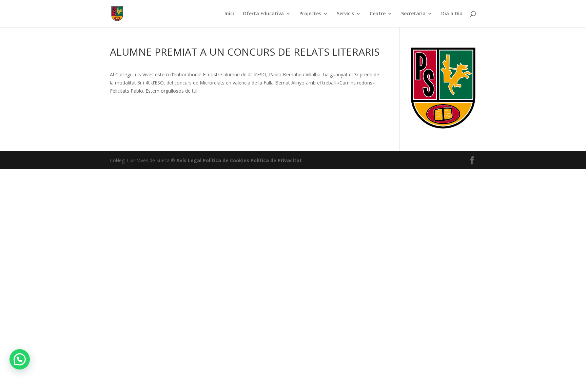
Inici (229, 14)
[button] (19, 359)
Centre (378, 14)
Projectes (310, 14)
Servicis (345, 14)
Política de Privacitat (276, 160)
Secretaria (413, 14)
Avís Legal (188, 160)
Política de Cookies (226, 160)
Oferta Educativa (263, 14)
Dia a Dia (452, 14)
